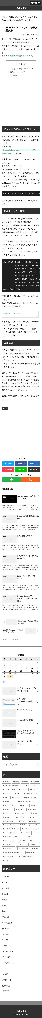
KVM (4, 905)
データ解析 (7, 957)
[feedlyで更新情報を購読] (11, 479)
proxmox (5, 928)
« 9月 (4, 682)
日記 (4, 968)
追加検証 (13, 75)
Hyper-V (5, 900)
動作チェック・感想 (17, 72)
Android (5, 877)
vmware (5, 934)
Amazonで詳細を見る (12, 313)
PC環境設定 (7, 923)
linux (5, 408)
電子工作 (6, 991)
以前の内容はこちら (18, 56)
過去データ (7, 980)
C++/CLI (5, 883)
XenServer (6, 946)
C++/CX (5, 888)
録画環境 (6, 986)
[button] (34, 469)
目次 (18, 64)
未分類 (5, 974)
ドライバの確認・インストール (21, 69)
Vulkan (5, 940)
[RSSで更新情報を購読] (30, 479)
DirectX (5, 894)
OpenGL (5, 917)
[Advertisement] (21, 102)
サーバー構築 (8, 951)
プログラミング (8, 963)
